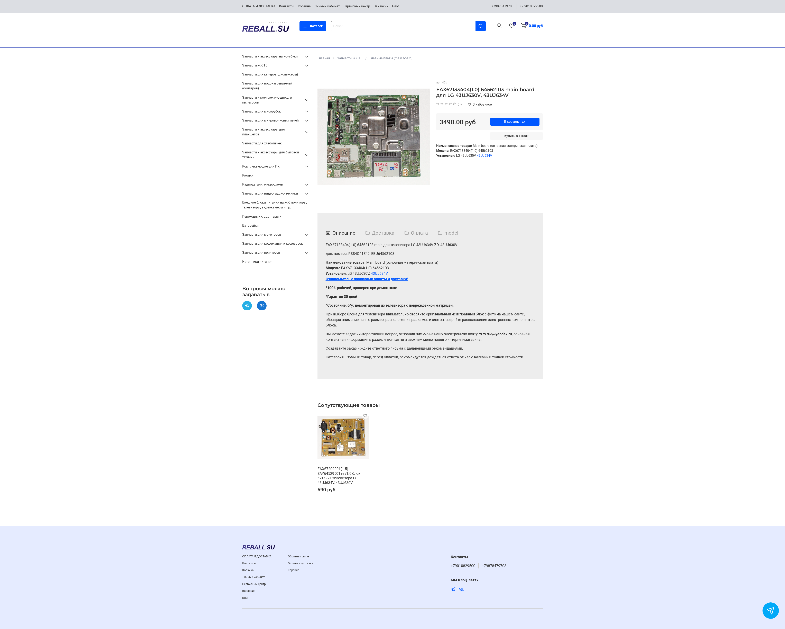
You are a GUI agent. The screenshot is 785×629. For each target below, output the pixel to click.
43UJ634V (484, 156)
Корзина (304, 6)
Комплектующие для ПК (260, 166)
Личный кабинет (327, 6)
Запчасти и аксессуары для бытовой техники (270, 154)
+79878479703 (502, 6)
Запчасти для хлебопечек (262, 143)
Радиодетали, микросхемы (263, 184)
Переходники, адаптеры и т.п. (264, 216)
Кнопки (247, 175)
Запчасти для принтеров (261, 252)
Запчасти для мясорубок (261, 111)
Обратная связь (299, 556)
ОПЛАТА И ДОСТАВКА (258, 6)
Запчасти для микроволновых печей (270, 120)
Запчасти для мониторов (261, 234)
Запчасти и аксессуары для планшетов (263, 131)
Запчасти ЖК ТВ (349, 58)
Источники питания (257, 261)
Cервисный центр (356, 6)
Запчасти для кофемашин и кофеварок (272, 243)
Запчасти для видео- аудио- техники (270, 193)
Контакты (286, 6)
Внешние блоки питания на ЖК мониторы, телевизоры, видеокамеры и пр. (274, 204)
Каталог (316, 26)
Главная (323, 58)
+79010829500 (463, 566)
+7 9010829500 (531, 6)
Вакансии (381, 6)
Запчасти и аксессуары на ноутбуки (270, 56)
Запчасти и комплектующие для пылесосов (267, 99)
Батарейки (250, 225)
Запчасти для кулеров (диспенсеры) (270, 74)
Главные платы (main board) (391, 58)
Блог (395, 6)
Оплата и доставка (300, 563)
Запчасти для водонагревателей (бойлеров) (267, 85)
